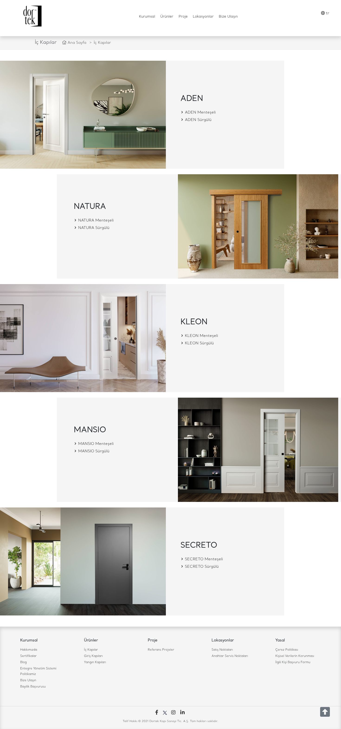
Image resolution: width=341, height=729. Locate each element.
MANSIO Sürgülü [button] (93, 451)
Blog (23, 662)
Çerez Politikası (286, 650)
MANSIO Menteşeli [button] (95, 444)
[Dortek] (32, 16)
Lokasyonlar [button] (203, 17)
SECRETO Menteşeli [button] (203, 559)
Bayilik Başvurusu (33, 686)
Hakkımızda (28, 650)
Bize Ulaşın (228, 17)
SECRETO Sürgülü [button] (201, 567)
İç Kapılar (91, 650)
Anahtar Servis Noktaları (230, 656)
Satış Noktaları (222, 650)
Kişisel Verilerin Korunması (294, 656)
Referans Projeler (161, 650)
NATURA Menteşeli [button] (95, 221)
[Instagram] (174, 713)
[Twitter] (166, 713)
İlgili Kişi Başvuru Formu (292, 662)
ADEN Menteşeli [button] (200, 113)
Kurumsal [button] (147, 17)
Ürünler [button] (166, 17)
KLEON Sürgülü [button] (199, 343)
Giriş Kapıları (93, 656)
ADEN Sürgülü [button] (198, 120)
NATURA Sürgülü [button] (93, 228)
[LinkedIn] (183, 713)
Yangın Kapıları (95, 662)
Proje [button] (183, 17)
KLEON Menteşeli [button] (201, 336)
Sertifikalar (28, 656)
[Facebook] (158, 713)
